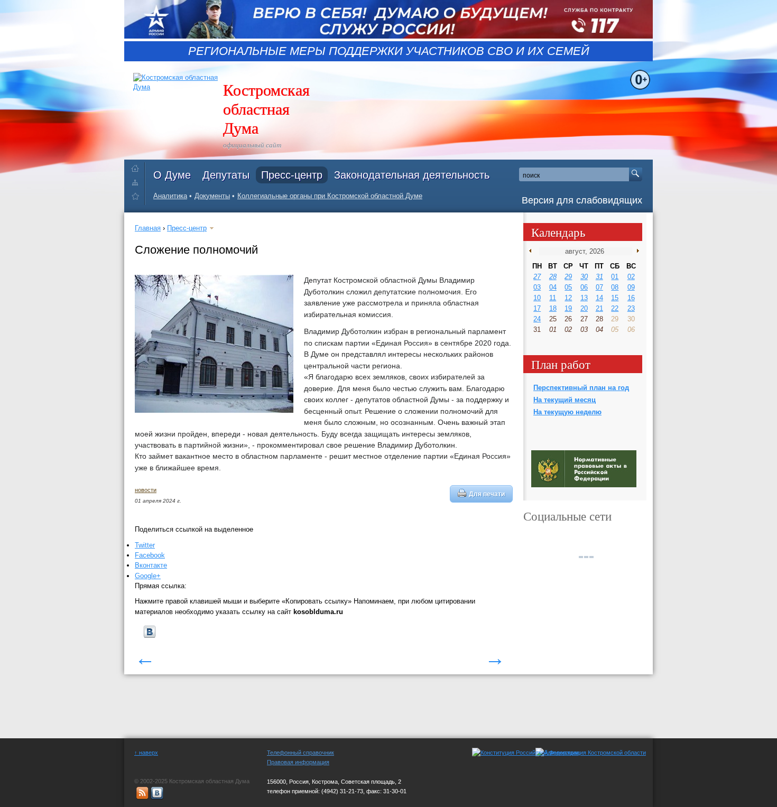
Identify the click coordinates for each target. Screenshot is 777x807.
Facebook (150, 555)
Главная (148, 228)
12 (568, 298)
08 (614, 287)
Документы (212, 196)
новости (145, 490)
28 (553, 277)
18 (553, 308)
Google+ (148, 576)
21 (599, 308)
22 (614, 308)
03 (537, 287)
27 (537, 277)
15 (614, 298)
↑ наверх (146, 752)
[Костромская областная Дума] (137, 198)
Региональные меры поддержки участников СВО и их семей (388, 51)
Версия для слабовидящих (582, 200)
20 (584, 308)
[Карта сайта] (137, 182)
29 (568, 277)
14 (599, 298)
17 (537, 308)
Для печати (487, 493)
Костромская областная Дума (266, 108)
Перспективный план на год (581, 388)
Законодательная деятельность (411, 175)
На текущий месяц (564, 400)
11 (552, 298)
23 (631, 308)
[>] (636, 251)
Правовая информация (298, 762)
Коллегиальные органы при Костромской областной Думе (329, 196)
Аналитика (170, 196)
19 (568, 308)
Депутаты (225, 175)
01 (614, 277)
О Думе (172, 175)
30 (584, 277)
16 (631, 298)
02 (631, 277)
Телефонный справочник (300, 752)
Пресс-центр (291, 175)
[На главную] (137, 166)
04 (553, 287)
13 (584, 298)
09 (631, 287)
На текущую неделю (567, 412)
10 (537, 298)
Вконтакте (151, 565)
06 (584, 287)
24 (537, 319)
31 (599, 277)
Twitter (145, 545)
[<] (532, 251)
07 (599, 287)
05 (568, 287)
